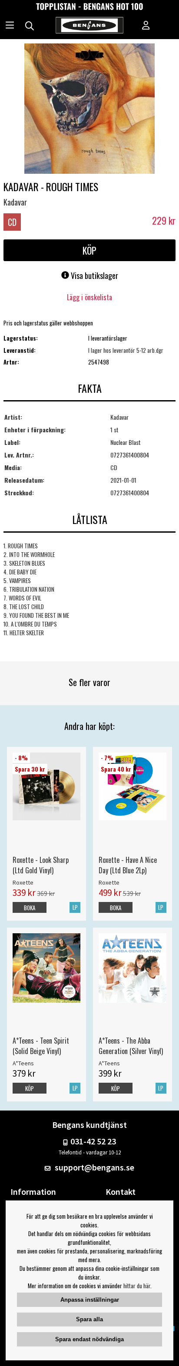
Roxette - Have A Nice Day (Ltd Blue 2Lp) (128, 865)
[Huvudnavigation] (10, 26)
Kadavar (15, 202)
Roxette (23, 882)
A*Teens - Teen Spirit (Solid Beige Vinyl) (41, 1045)
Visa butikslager (93, 275)
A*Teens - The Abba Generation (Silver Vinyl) (131, 1045)
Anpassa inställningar (89, 1299)
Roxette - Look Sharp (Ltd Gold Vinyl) (41, 865)
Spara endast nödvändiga (89, 1339)
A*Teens (23, 1063)
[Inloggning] (146, 26)
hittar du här (136, 1285)
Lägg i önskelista (89, 297)
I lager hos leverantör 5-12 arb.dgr (125, 350)
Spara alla (89, 1319)
